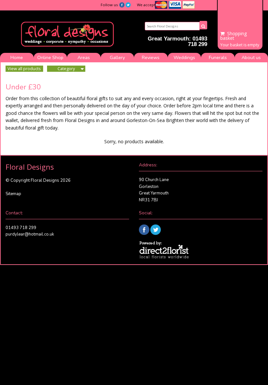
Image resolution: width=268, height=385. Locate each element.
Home (16, 57)
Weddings (184, 57)
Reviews (150, 57)
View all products (24, 68)
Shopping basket (233, 35)
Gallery (117, 57)
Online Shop (50, 57)
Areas (83, 57)
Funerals (218, 57)
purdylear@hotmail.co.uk (30, 234)
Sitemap (13, 194)
